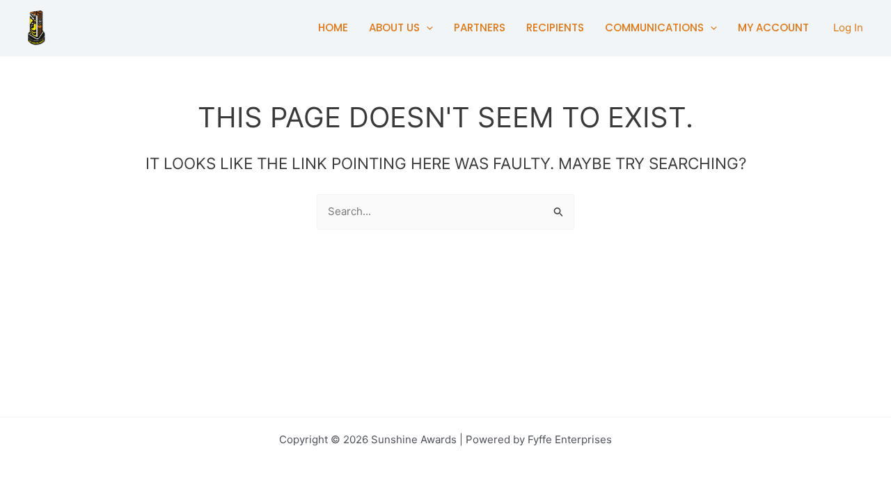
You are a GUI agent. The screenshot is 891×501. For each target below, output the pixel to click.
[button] (426, 28)
